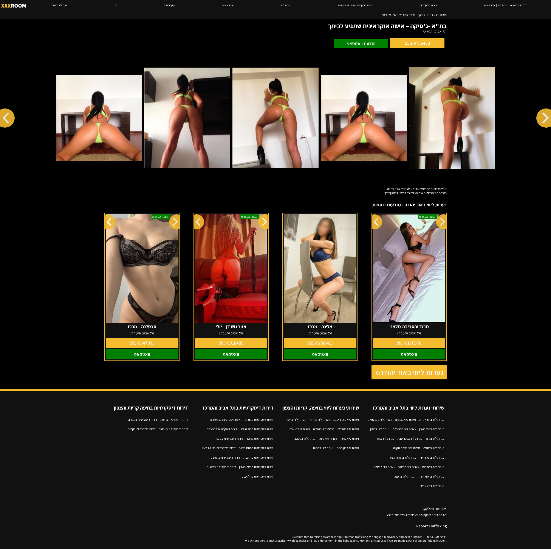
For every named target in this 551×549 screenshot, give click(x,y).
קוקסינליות (169, 5)
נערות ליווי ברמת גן (384, 467)
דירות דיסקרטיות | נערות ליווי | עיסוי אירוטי (506, 5)
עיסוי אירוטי (228, 5)
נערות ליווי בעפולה (305, 438)
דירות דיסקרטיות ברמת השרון (256, 467)
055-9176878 (408, 343)
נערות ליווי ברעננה (404, 476)
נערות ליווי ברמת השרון (431, 476)
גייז (115, 5)
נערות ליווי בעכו (328, 438)
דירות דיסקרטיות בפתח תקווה (256, 448)
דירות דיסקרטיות (428, 5)
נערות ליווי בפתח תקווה (406, 448)
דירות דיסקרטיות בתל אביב (257, 476)
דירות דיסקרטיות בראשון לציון (219, 448)
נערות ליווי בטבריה (348, 429)
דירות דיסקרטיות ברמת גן (225, 457)
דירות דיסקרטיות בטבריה (142, 420)
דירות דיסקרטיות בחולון (259, 438)
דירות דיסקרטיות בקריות (141, 429)
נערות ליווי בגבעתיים (380, 420)
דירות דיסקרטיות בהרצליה (222, 429)
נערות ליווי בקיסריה (348, 448)
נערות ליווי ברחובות (433, 467)
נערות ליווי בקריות (323, 448)
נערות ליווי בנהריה (323, 429)
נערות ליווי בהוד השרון (431, 429)
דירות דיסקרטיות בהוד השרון (256, 429)
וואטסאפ (409, 354)
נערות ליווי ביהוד (435, 438)
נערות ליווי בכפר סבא (410, 438)
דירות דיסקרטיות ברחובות (258, 457)
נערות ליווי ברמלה (408, 467)
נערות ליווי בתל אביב (432, 486)
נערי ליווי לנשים (59, 5)
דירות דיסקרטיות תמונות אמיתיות (355, 5)
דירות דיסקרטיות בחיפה (174, 420)
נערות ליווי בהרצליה (404, 429)
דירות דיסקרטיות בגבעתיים (225, 420)
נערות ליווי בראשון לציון (403, 457)
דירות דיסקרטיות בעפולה (173, 429)
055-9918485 (230, 343)
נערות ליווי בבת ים (405, 420)
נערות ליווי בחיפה (296, 420)
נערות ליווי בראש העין (432, 457)
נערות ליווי (285, 5)
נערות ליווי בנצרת (299, 429)
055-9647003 (142, 343)
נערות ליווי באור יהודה (411, 372)
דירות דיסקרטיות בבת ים (259, 420)
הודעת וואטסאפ (361, 43)
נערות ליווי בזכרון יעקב (346, 420)
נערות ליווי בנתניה (433, 448)
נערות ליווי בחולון (380, 429)
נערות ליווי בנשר (349, 438)
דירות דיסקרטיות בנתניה (229, 438)
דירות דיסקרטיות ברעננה (221, 467)
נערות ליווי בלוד (385, 438)
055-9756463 (417, 43)
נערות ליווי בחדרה (319, 420)
